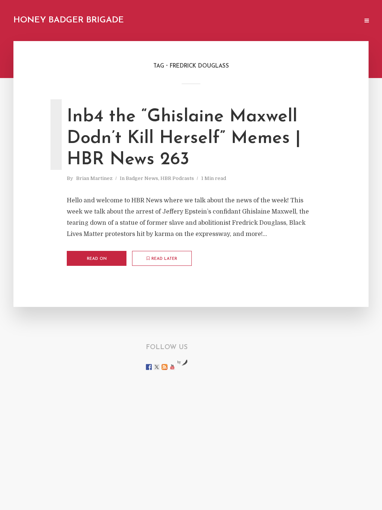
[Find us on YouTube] (172, 367)
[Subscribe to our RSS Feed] (164, 367)
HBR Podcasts (177, 178)
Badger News (142, 178)
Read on (97, 259)
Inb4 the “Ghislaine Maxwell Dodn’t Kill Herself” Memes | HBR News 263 (184, 138)
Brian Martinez (94, 178)
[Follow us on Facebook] (149, 367)
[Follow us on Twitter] (157, 367)
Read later (164, 259)
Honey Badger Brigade (68, 20)
